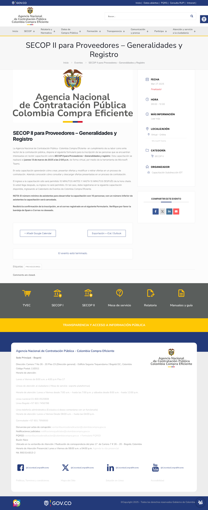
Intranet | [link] (191, 2)
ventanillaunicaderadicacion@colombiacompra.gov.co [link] (79, 427)
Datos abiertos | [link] (151, 2)
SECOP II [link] (159, 156)
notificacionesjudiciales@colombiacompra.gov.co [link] (65, 431)
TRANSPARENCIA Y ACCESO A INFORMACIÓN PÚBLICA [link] (104, 325)
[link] (204, 19)
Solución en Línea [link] (115, 480)
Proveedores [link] (33, 267)
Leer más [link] (155, 118)
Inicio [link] (66, 62)
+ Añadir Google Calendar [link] (37, 233)
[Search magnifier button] (192, 16)
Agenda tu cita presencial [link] (106, 448)
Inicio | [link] (139, 2)
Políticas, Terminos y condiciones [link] (32, 480)
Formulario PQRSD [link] (91, 435)
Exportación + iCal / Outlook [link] (106, 233)
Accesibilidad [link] (157, 480)
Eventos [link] (78, 62)
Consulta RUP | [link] (177, 2)
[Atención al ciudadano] (200, 502)
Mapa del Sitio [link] (68, 480)
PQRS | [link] (164, 2)
